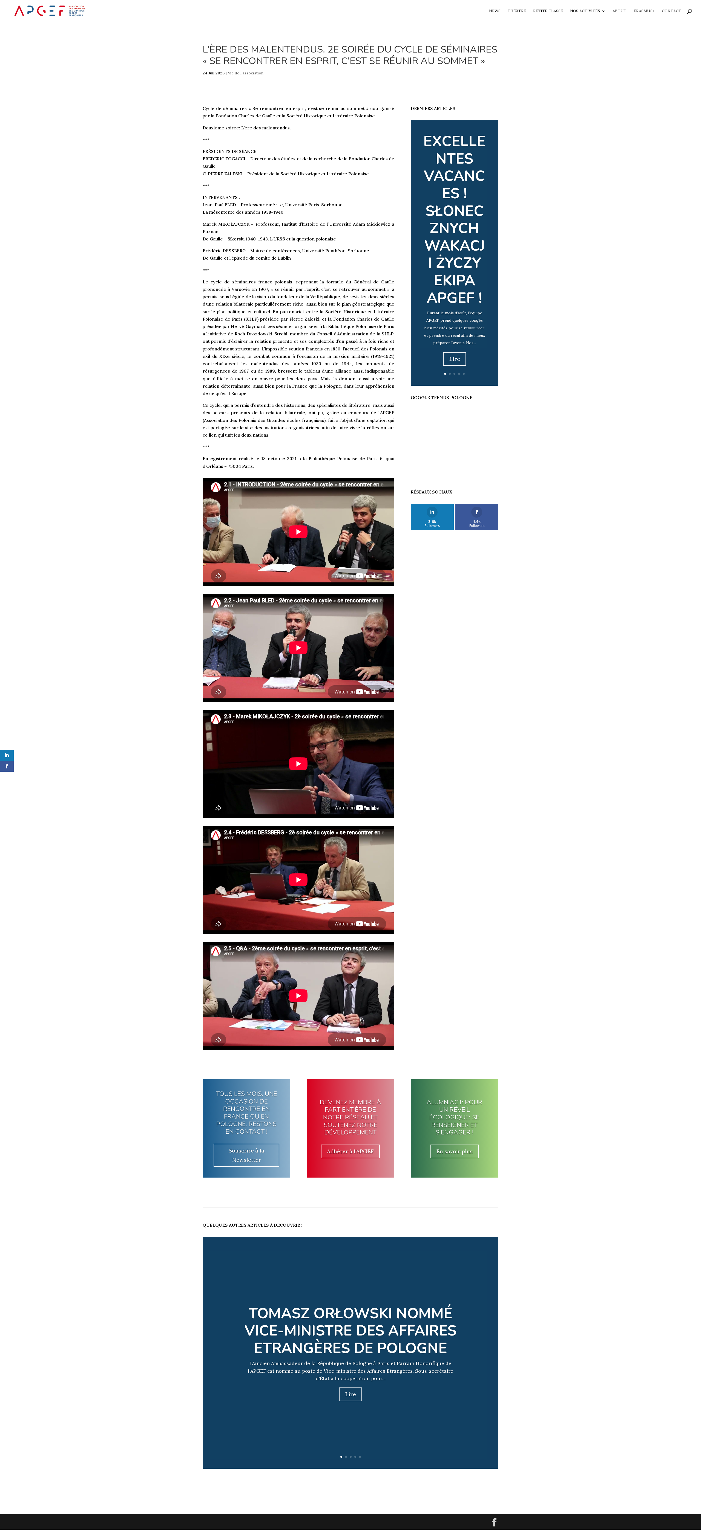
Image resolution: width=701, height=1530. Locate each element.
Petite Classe (548, 11)
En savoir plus (454, 1151)
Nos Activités (585, 11)
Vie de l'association (245, 73)
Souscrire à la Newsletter (246, 1155)
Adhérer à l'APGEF (350, 1151)
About (620, 11)
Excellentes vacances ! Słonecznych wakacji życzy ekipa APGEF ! (454, 219)
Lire (454, 358)
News (495, 11)
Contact (671, 11)
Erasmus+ (644, 11)
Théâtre (517, 11)
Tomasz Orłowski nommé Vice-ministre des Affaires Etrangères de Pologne (350, 1330)
